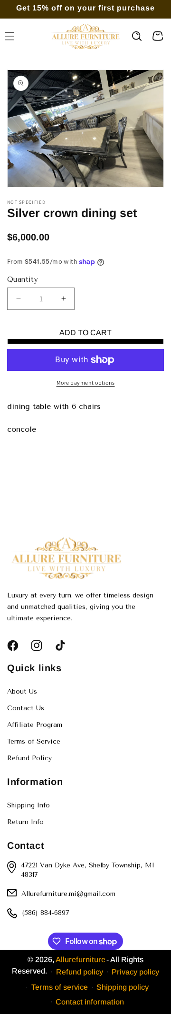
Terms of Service (33, 741)
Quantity (22, 279)
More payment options (86, 382)
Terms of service (59, 987)
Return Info (25, 822)
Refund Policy (29, 758)
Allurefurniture (80, 959)
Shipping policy (122, 987)
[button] (136, 36)
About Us (22, 691)
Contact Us (25, 708)
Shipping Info (28, 805)
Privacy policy (135, 972)
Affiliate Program (34, 725)
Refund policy (79, 972)
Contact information (90, 1002)
